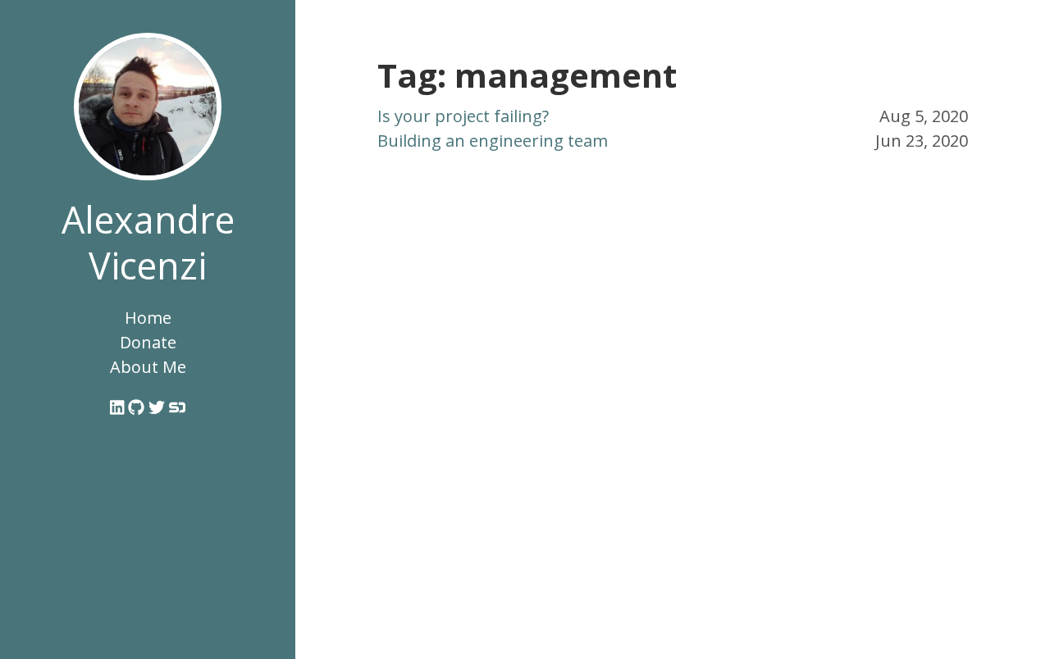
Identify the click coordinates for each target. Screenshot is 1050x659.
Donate (148, 342)
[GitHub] (138, 408)
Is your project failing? (463, 116)
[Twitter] (158, 408)
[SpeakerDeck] (177, 408)
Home (148, 318)
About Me (148, 367)
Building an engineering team (492, 141)
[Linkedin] (119, 408)
